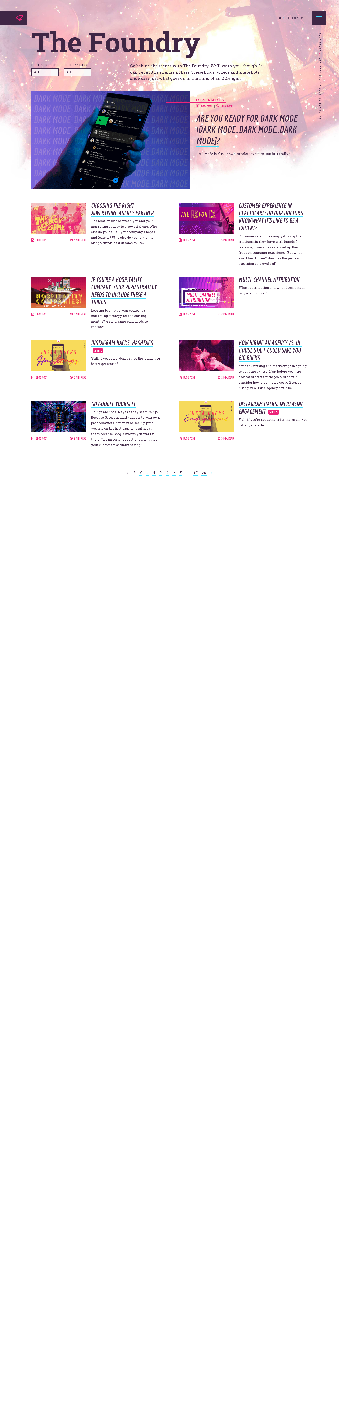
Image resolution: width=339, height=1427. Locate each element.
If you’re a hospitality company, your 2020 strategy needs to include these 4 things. (124, 291)
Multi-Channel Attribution (269, 279)
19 (195, 472)
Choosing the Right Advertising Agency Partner (122, 209)
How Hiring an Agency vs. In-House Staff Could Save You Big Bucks (270, 350)
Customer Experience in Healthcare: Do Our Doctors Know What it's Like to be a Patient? (271, 217)
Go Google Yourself (113, 403)
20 (204, 472)
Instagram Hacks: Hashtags (122, 342)
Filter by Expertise (44, 65)
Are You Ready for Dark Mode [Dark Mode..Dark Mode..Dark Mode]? (246, 129)
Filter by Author (75, 65)
